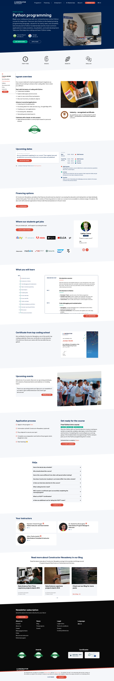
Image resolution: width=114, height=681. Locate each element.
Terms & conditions (62, 626)
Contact (18, 623)
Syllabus (4, 83)
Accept (61, 677)
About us (18, 626)
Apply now (35, 41)
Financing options (6, 81)
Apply (5, 91)
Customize (50, 677)
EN (98, 2)
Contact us (90, 2)
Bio (28, 527)
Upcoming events (6, 85)
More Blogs (75, 594)
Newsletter (47, 394)
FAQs (3, 87)
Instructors (4, 89)
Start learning (69, 444)
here (31, 424)
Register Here (24, 160)
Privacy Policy (47, 672)
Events (38, 628)
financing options (37, 165)
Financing (46, 2)
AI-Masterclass (70, 2)
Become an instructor (22, 635)
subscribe (22, 617)
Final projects (40, 626)
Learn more (23, 206)
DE (100, 2)
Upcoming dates (5, 79)
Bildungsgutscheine (21, 631)
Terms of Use (57, 672)
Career (18, 628)
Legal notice (60, 623)
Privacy (59, 628)
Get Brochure (20, 41)
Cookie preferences (63, 630)
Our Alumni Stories (25, 229)
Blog (37, 623)
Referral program (21, 638)
